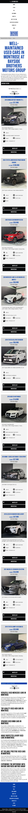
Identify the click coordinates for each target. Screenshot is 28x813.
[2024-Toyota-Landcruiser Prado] (14, 179)
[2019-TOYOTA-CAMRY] (14, 643)
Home (14, 4)
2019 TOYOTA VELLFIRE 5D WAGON (14, 340)
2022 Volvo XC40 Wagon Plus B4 (14, 220)
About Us (14, 16)
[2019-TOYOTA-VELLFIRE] (14, 356)
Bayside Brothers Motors (6, 38)
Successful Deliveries (14, 22)
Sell (14, 10)
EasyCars (14, 811)
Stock (14, 7)
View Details (14, 152)
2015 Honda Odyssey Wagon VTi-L (14, 100)
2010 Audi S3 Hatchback (14, 397)
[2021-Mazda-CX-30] (14, 586)
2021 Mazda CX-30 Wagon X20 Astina (14, 569)
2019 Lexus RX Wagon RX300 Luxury (14, 514)
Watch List (15, 148)
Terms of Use (12, 809)
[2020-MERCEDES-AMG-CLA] (14, 296)
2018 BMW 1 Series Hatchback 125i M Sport (14, 457)
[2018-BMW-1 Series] (14, 473)
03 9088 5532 (15, 1)
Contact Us (14, 25)
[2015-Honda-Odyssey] (14, 116)
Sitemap (14, 805)
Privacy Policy (5, 809)
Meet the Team (14, 19)
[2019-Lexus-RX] (14, 529)
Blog (14, 28)
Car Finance (14, 13)
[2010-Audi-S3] (14, 413)
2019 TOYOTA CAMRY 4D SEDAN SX (14, 627)
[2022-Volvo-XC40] (14, 236)
